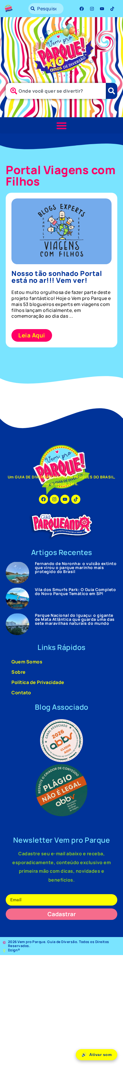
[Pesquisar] (111, 91)
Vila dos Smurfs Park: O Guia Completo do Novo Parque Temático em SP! (75, 591)
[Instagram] (92, 8)
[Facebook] (82, 8)
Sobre (18, 672)
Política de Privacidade (37, 682)
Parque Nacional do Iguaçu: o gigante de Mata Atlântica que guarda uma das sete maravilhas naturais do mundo (75, 619)
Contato (21, 692)
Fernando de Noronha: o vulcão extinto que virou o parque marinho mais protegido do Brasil (76, 567)
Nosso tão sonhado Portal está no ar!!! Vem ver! (56, 277)
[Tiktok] (112, 8)
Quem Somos (26, 662)
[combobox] (45, 8)
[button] (61, 125)
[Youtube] (102, 8)
